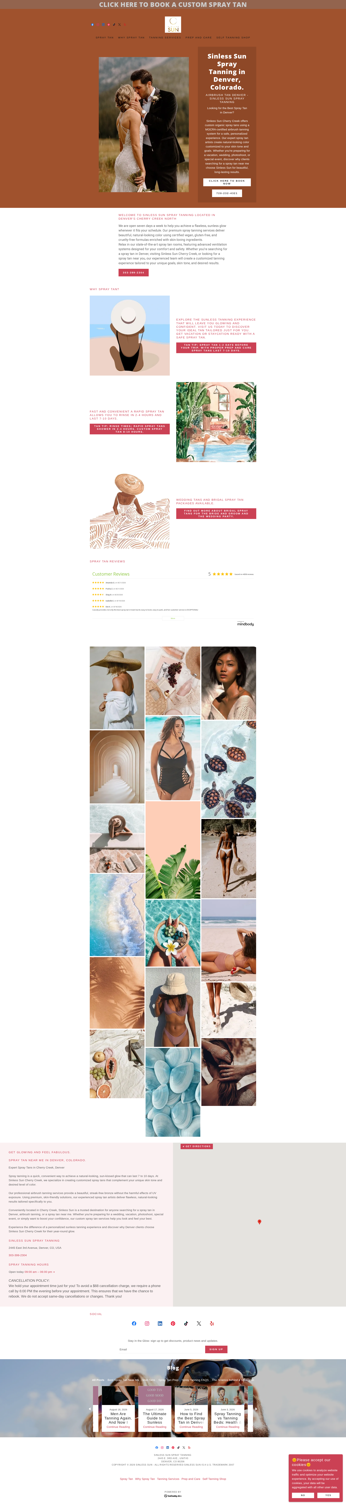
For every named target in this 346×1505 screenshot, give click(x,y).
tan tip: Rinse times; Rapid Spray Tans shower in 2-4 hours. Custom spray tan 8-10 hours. (129, 429)
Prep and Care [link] (199, 37)
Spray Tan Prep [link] (168, 1379)
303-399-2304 (133, 272)
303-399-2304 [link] (248, 24)
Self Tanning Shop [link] (233, 37)
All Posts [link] (98, 1379)
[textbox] (160, 1349)
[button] (53, 1272)
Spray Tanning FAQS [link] (195, 1379)
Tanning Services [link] (165, 37)
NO (303, 1495)
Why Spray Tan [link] (131, 37)
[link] (92, 24)
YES (328, 1495)
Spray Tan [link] (105, 37)
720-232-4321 (227, 193)
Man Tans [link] (148, 1379)
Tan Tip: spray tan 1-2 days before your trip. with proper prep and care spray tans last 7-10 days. (216, 348)
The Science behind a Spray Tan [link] (233, 1379)
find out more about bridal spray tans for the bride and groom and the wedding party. (216, 513)
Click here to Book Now (227, 182)
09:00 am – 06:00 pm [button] (38, 1271)
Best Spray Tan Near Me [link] (123, 1379)
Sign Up (216, 1349)
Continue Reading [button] (118, 1426)
